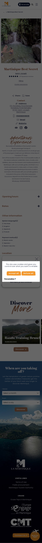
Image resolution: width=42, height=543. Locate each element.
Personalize (9, 279)
